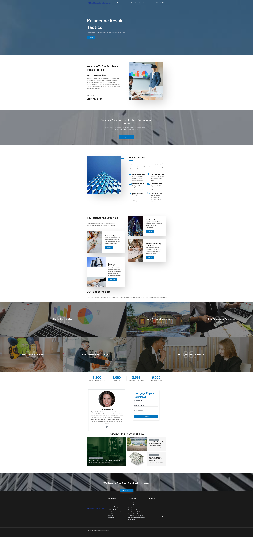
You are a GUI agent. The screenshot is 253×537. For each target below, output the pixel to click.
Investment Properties (153, 439)
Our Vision (110, 515)
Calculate (146, 416)
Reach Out (110, 513)
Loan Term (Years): (138, 410)
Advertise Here (131, 508)
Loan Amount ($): (138, 400)
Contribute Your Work (133, 510)
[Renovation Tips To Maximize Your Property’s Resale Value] (106, 451)
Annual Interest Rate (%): (139, 405)
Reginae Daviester (93, 462)
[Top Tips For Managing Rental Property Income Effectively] (137, 459)
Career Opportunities (133, 506)
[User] (107, 427)
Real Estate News (112, 504)
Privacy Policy (111, 517)
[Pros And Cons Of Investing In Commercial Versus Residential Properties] (137, 444)
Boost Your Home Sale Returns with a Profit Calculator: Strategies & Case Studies (136, 517)
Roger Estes (152, 447)
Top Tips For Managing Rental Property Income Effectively (155, 458)
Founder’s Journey (132, 502)
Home (109, 502)
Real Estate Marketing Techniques (116, 510)
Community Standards (133, 504)
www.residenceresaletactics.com (156, 502)
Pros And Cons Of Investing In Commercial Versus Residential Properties (156, 443)
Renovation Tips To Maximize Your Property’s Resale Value (105, 460)
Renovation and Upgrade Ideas (96, 458)
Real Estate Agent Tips (113, 506)
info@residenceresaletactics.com (157, 513)
